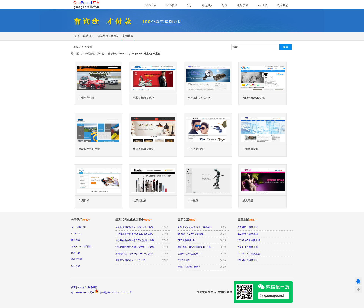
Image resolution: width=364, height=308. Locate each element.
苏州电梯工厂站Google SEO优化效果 (134, 253)
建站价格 (242, 5)
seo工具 (262, 5)
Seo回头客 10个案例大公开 (192, 233)
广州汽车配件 (86, 97)
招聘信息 (75, 253)
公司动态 (75, 265)
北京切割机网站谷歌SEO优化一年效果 (134, 247)
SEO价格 (171, 5)
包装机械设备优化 (143, 97)
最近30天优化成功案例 (133, 219)
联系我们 (282, 5)
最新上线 (247, 219)
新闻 (225, 5)
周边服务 (207, 5)
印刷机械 (83, 200)
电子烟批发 (139, 200)
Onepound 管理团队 (81, 246)
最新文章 (187, 219)
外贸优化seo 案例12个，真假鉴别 (195, 227)
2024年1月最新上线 (248, 227)
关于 (189, 5)
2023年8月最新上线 (248, 233)
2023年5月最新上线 (248, 247)
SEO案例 (150, 5)
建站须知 (88, 35)
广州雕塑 (193, 200)
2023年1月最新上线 (248, 260)
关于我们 (80, 219)
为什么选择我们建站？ (189, 267)
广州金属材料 (250, 149)
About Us (76, 233)
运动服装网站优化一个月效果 (130, 260)
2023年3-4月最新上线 (249, 253)
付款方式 (81, 287)
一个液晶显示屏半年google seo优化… (134, 233)
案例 (76, 35)
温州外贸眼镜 (196, 149)
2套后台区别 (184, 260)
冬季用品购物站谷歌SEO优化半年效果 (134, 240)
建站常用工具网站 (108, 35)
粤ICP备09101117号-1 (82, 292)
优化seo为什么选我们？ (190, 253)
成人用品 (247, 200)
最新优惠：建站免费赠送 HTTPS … (195, 247)
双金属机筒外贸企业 (200, 97)
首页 (73, 287)
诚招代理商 (76, 259)
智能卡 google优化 (253, 97)
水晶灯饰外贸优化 (143, 149)
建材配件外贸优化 (89, 149)
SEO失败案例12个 (187, 240)
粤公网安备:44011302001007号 (115, 292)
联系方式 (75, 240)
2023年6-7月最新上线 (249, 240)
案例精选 (127, 35)
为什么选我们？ (79, 227)
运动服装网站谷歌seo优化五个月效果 (134, 227)
